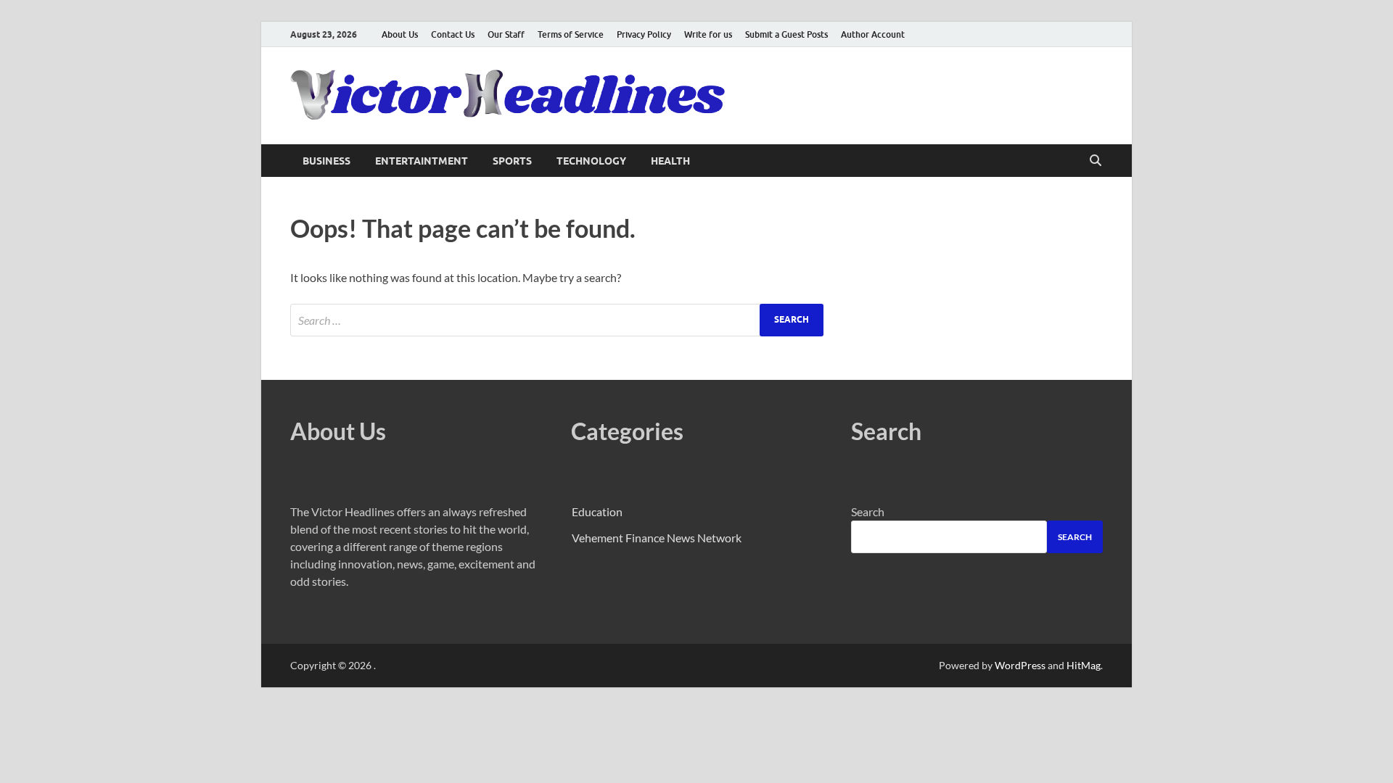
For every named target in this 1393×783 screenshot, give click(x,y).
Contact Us (452, 34)
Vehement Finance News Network (656, 537)
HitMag (1084, 665)
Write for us (708, 34)
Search (867, 511)
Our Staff (506, 34)
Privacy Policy (644, 34)
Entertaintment (421, 161)
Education (597, 511)
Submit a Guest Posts (786, 34)
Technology (591, 161)
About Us (400, 34)
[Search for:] (556, 320)
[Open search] (1095, 161)
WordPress (1020, 665)
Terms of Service (571, 34)
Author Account (873, 34)
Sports (512, 161)
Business (326, 161)
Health (670, 161)
